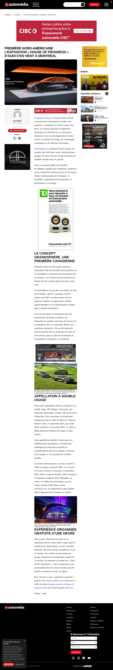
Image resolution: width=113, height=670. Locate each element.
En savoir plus (15, 661)
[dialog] (14, 653)
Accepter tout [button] (8, 664)
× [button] (24, 640)
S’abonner (70, 341)
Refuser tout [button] (20, 664)
